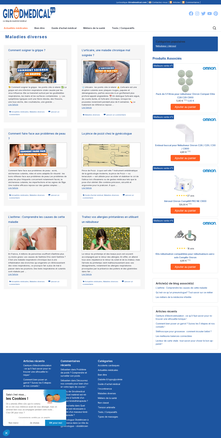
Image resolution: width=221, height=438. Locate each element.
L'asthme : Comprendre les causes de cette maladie (181, 287)
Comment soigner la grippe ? (26, 50)
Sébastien (66, 369)
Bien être (39, 28)
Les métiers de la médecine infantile (173, 297)
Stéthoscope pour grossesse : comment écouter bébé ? (184, 331)
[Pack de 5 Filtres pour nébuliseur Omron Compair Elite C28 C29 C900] (185, 81)
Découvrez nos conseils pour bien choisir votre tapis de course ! (75, 383)
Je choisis (34, 423)
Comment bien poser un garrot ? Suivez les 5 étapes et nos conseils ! (37, 382)
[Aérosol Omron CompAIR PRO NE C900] (185, 183)
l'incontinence (105, 388)
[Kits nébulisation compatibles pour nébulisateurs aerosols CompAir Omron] (185, 236)
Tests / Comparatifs (123, 28)
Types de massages (108, 416)
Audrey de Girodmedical (73, 391)
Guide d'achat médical (94, 195)
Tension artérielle (106, 407)
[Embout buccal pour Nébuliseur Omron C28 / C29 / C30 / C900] (185, 132)
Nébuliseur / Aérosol (166, 46)
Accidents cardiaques (108, 365)
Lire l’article (17, 104)
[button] (6, 432)
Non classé (103, 402)
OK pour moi (55, 423)
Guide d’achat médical (64, 28)
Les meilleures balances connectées (174, 336)
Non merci (13, 423)
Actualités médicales (16, 28)
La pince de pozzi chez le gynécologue (107, 133)
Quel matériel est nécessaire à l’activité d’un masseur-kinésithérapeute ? (74, 397)
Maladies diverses (37, 112)
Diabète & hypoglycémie (110, 379)
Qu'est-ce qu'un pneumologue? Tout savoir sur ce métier (184, 292)
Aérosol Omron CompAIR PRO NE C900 (185, 201)
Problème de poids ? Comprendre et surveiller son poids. (74, 372)
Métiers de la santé (94, 28)
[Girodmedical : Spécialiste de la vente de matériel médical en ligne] (29, 12)
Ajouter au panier (185, 106)
